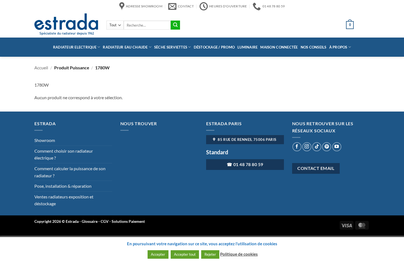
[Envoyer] (175, 25)
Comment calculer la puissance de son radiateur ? (70, 172)
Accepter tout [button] (185, 254)
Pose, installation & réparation (63, 186)
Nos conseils (313, 47)
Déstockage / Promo (214, 47)
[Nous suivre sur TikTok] (316, 146)
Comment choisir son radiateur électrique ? (63, 154)
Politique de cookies (239, 254)
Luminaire (247, 47)
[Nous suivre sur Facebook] (296, 146)
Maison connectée (279, 47)
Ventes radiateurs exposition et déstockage (63, 200)
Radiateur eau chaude (125, 47)
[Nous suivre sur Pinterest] (326, 146)
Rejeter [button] (210, 254)
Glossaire (90, 221)
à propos (338, 47)
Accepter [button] (158, 254)
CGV (105, 221)
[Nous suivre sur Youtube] (336, 146)
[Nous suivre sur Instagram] (306, 146)
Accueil (41, 67)
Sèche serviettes (170, 47)
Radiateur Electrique (74, 47)
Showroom (44, 140)
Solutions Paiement (128, 221)
